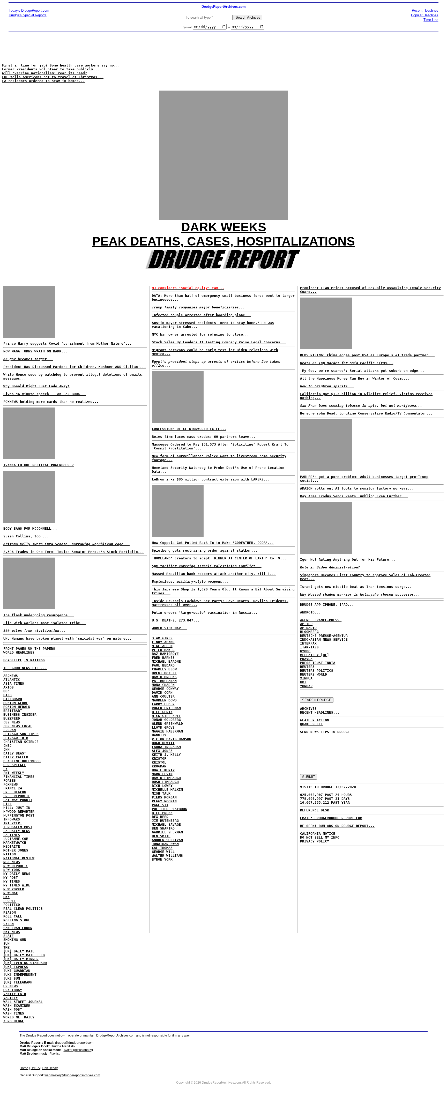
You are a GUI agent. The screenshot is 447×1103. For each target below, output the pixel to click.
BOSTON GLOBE (15, 703)
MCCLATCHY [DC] (314, 655)
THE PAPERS (44, 648)
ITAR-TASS (309, 647)
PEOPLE (9, 901)
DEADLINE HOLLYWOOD (22, 761)
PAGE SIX (160, 805)
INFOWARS (11, 819)
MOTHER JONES (15, 850)
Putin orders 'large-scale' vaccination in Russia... (204, 613)
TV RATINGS (34, 660)
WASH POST (12, 1009)
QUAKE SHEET (311, 724)
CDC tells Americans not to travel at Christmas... (52, 77)
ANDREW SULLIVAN (167, 840)
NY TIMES (11, 881)
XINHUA (306, 678)
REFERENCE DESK (314, 810)
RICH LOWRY (162, 786)
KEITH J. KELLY (166, 755)
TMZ (6, 947)
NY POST (10, 877)
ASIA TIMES (13, 683)
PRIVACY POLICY (314, 841)
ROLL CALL (12, 916)
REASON (9, 912)
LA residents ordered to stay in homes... (43, 81)
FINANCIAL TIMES (18, 777)
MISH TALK (161, 793)
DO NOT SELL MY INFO (319, 837)
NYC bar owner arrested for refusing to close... (200, 334)
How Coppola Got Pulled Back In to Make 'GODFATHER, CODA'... (213, 543)
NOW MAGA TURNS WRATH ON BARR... (35, 351)
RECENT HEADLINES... (319, 712)
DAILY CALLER (15, 757)
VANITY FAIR (14, 994)
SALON (8, 924)
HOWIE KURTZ (163, 770)
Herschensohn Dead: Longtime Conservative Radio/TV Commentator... (366, 413)
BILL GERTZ (162, 712)
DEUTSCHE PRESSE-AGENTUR (324, 636)
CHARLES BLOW (164, 669)
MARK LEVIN (162, 774)
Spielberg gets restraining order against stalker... (204, 550)
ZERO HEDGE (13, 1021)
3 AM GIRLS (162, 638)
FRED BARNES (163, 658)
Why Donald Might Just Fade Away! (36, 386)
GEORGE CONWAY (165, 689)
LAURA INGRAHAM (166, 747)
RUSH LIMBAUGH (165, 782)
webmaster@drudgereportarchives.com (72, 1075)
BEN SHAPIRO (163, 828)
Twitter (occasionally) (78, 1050)
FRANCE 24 (12, 788)
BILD (7, 695)
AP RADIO (308, 628)
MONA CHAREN (163, 685)
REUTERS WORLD (313, 674)
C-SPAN (9, 730)
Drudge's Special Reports (28, 15)
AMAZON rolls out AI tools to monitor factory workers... (357, 488)
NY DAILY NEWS (16, 874)
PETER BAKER (163, 650)
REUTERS (307, 667)
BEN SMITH (161, 836)
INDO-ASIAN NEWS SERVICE (324, 639)
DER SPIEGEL (14, 765)
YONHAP (306, 686)
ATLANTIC (11, 680)
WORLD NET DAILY (18, 1017)
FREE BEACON (14, 792)
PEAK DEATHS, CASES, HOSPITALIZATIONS (223, 241)
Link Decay (50, 1068)
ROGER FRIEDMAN (166, 708)
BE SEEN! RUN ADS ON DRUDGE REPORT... (337, 826)
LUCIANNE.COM (15, 839)
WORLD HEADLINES (18, 652)
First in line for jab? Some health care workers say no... (61, 65)
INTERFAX (308, 643)
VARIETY (10, 998)
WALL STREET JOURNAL (23, 1002)
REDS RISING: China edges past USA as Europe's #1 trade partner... (367, 355)
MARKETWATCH (14, 843)
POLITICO (11, 905)
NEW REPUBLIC (15, 866)
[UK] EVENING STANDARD (25, 963)
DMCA (35, 1068)
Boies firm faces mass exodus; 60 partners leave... (203, 437)
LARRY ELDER (163, 704)
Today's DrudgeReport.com (29, 10)
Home (24, 1068)
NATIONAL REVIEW (18, 858)
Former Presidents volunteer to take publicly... (50, 69)
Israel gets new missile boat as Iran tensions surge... (356, 587)
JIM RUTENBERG (165, 821)
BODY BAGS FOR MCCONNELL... (30, 528)
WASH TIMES (13, 1013)
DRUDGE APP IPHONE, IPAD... (327, 604)
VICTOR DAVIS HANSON (171, 739)
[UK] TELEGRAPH (17, 982)
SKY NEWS (11, 932)
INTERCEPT (12, 823)
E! (5, 769)
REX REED (160, 817)
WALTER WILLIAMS (167, 855)
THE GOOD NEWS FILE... (25, 668)
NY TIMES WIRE (16, 885)
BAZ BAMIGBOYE (165, 654)
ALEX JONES (162, 751)
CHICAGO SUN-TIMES (21, 734)
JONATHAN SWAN (165, 844)
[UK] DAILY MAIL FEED (24, 955)
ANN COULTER (163, 696)
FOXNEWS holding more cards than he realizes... (51, 402)
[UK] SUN (11, 978)
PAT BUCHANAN (164, 681)
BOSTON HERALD (16, 707)
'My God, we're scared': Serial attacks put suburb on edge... (362, 371)
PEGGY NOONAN (164, 801)
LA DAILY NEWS (16, 831)
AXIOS (8, 687)
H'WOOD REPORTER (18, 811)
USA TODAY (12, 990)
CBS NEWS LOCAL (17, 726)
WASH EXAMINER (16, 1006)
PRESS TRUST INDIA (317, 663)
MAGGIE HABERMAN (167, 731)
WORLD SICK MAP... (169, 628)
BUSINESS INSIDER (19, 714)
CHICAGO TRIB (15, 738)
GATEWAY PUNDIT (17, 800)
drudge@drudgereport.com (74, 1043)
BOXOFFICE (12, 660)
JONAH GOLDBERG (166, 720)
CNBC (7, 745)
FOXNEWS (10, 784)
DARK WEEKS (223, 227)
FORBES (9, 780)
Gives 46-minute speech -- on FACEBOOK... (44, 394)
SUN (6, 943)
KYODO (305, 651)
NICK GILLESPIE (166, 716)
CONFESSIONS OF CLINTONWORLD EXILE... (189, 429)
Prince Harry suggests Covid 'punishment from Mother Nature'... (67, 343)
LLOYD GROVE (163, 727)
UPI (303, 682)
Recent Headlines (425, 10)
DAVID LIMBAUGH (166, 778)
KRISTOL (159, 762)
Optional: (188, 27)
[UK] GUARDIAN (16, 971)
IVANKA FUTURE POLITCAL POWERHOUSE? (38, 465)
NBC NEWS (11, 862)
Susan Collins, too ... (26, 536)
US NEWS (10, 986)
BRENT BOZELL (164, 673)
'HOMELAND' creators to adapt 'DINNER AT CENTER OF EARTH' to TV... (219, 558)
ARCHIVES (308, 708)
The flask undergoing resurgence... (38, 615)
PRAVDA (306, 659)
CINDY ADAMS (163, 642)
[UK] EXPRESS (15, 967)
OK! (6, 897)
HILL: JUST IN (16, 808)
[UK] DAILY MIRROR (21, 959)
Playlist (54, 1053)
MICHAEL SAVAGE (166, 824)
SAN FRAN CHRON (17, 928)
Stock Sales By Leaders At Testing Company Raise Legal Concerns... (219, 342)
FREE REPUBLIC (16, 796)
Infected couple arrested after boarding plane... (201, 315)
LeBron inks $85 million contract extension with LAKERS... (211, 479)
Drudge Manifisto (63, 1046)
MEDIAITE (11, 846)
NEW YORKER (13, 889)
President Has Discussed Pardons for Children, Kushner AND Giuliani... (74, 367)
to (229, 27)
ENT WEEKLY (13, 773)
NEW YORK (11, 870)
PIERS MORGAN (164, 797)
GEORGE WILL (163, 852)
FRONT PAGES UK (17, 648)
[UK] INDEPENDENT (19, 974)
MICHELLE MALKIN (167, 789)
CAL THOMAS (162, 848)
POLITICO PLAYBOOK (169, 809)
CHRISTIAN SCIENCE (21, 742)
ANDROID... (310, 612)
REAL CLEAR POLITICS (23, 908)
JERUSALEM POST (17, 827)
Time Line (430, 20)
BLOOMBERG (309, 632)
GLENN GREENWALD (167, 724)
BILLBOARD (12, 699)
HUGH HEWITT (163, 743)
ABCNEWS (10, 676)
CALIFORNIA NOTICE (317, 833)
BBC (6, 691)
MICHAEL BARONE (166, 661)
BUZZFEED (11, 718)
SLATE (8, 936)
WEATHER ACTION (314, 720)
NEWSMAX (10, 893)
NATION (9, 854)
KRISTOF (159, 758)
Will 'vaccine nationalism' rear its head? (44, 73)
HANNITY (159, 735)
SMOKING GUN (14, 940)
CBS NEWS (11, 722)
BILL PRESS (162, 813)
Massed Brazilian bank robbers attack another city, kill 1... (214, 574)
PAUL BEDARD (163, 665)
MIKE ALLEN (162, 646)
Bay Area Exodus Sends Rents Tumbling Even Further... (354, 496)
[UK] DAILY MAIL (18, 951)
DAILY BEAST (14, 753)
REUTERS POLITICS (316, 670)
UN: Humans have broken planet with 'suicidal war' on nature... (67, 638)
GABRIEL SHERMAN (167, 832)
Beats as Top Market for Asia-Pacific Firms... (346, 363)
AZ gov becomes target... (28, 359)
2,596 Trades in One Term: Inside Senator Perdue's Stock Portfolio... (73, 552)
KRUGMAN (159, 766)
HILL (7, 804)
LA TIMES (11, 835)
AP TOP (306, 624)
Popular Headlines (424, 15)
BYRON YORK (162, 859)
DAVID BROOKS (164, 677)
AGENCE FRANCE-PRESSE (320, 620)
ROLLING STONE (16, 920)
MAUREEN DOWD (164, 700)
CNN (6, 749)
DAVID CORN (162, 692)
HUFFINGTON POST (18, 815)
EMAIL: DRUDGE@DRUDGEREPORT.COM (331, 818)
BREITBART (12, 711)
